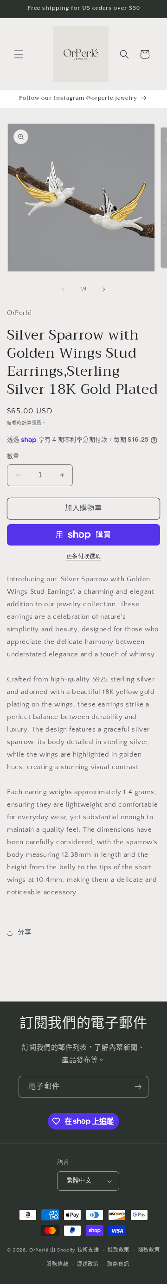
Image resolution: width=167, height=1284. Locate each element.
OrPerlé (39, 1250)
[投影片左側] (63, 289)
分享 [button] (24, 932)
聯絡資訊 (118, 1264)
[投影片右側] (104, 289)
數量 (13, 456)
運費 (37, 423)
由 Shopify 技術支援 (74, 1250)
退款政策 (118, 1250)
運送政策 (88, 1264)
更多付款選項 (83, 557)
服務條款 (57, 1264)
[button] (18, 54)
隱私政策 (149, 1250)
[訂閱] (138, 1087)
